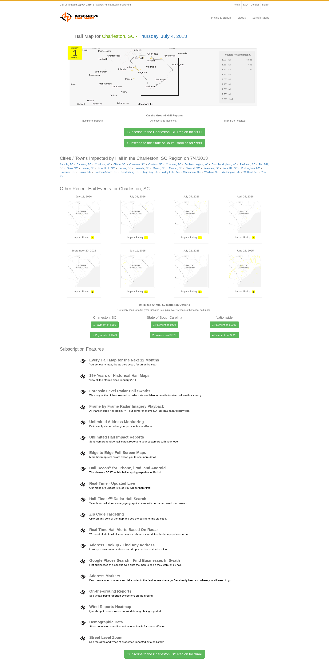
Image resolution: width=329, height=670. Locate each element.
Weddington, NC (231, 172)
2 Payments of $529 (105, 335)
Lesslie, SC (124, 168)
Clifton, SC (119, 164)
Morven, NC (175, 168)
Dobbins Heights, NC (196, 164)
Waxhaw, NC (211, 172)
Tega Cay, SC (150, 172)
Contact (255, 4)
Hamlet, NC (87, 168)
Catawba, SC (84, 164)
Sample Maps (260, 17)
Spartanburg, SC (130, 172)
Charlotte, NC (102, 164)
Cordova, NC (155, 164)
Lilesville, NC (142, 168)
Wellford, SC (250, 172)
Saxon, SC (85, 172)
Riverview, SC (211, 168)
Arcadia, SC (66, 164)
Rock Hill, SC (230, 168)
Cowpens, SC (173, 164)
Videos (242, 17)
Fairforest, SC (247, 164)
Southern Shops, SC (106, 172)
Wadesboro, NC (191, 172)
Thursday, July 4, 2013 (163, 36)
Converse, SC (137, 164)
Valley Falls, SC (171, 172)
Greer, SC (72, 168)
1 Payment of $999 (104, 324)
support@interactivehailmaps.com (113, 4)
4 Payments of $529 (224, 335)
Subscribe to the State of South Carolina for (164, 143)
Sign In (265, 4)
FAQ (245, 4)
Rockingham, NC (250, 168)
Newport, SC (193, 168)
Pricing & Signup (221, 17)
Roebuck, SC (68, 172)
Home (237, 4)
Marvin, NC (159, 168)
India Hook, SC (106, 168)
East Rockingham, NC (224, 164)
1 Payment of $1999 (224, 324)
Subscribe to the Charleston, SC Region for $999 (164, 654)
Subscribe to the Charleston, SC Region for (164, 132)
